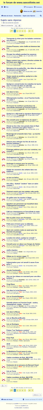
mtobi (20, 251)
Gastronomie (16, 51)
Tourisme (15, 102)
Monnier (21, 159)
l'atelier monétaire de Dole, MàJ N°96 (20, 377)
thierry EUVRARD (24, 359)
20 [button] (29, 31)
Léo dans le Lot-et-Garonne (16, 290)
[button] (11, 31)
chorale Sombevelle (14, 270)
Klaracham (22, 42)
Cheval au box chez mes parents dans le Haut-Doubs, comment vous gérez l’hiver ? (23, 127)
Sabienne (21, 129)
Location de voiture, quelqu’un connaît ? (21, 238)
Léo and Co (16, 95)
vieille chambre (12, 250)
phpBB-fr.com (24, 405)
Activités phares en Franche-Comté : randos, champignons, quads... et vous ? (22, 303)
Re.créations (16, 247)
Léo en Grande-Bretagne (15, 296)
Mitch (20, 272)
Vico (20, 63)
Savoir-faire (16, 57)
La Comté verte (17, 138)
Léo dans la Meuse (13, 312)
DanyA (21, 179)
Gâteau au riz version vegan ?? (18, 256)
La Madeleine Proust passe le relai (19, 351)
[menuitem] (6, 7)
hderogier (22, 193)
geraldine (21, 49)
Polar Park (10, 338)
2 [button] (17, 31)
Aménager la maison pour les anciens (20, 163)
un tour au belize (13, 177)
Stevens (21, 306)
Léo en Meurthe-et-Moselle (16, 318)
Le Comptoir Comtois (19, 43)
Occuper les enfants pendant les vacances (21, 54)
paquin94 (21, 109)
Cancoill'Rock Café (18, 116)
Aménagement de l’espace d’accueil (19, 157)
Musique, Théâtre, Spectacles (21, 273)
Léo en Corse (11, 371)
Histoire (15, 253)
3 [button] (19, 31)
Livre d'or (39, 11)
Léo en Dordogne (13, 324)
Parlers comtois (17, 160)
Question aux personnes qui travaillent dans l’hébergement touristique (22, 204)
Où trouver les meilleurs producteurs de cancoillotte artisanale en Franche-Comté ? (22, 106)
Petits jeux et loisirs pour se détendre (20, 224)
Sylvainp (21, 101)
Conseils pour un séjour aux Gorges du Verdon (23, 244)
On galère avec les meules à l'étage (19, 198)
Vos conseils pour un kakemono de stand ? (22, 120)
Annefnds (22, 279)
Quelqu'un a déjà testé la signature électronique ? (24, 114)
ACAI (8, 344)
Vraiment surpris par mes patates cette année (23, 191)
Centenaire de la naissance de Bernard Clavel (23, 365)
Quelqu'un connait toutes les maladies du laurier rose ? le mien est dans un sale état (24, 85)
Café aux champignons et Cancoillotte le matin (23, 212)
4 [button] (22, 31)
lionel (20, 233)
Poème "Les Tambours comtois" (18, 330)
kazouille (21, 258)
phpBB (16, 403)
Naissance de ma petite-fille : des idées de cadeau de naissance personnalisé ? (24, 69)
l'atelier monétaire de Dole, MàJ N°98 (20, 357)
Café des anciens (18, 73)
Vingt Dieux (11, 284)
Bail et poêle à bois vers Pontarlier (19, 218)
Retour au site (28, 11)
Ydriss (20, 56)
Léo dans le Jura (12, 92)
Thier (20, 93)
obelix (20, 79)
